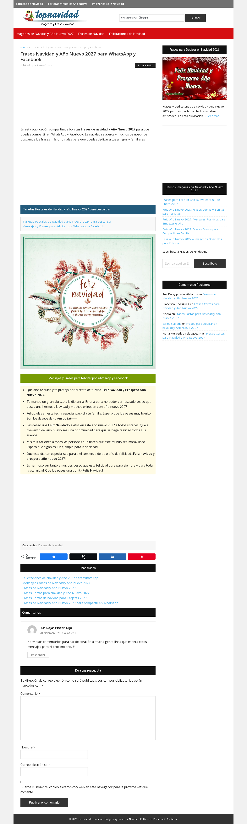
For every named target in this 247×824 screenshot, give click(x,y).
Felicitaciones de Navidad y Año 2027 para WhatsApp (60, 578)
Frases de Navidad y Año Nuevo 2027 (49, 588)
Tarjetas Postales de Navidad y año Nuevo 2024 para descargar (67, 221)
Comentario (30, 693)
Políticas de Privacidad (152, 819)
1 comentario (145, 65)
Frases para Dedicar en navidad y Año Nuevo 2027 (189, 326)
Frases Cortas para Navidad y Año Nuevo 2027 (55, 593)
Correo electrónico (35, 765)
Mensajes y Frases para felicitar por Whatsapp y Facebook (63, 226)
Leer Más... (214, 116)
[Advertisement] (88, 98)
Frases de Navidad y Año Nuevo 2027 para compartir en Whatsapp (70, 603)
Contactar (172, 819)
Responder (38, 655)
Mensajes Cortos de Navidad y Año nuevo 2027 (56, 583)
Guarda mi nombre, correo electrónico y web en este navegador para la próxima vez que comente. (84, 789)
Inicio (23, 47)
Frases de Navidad (50, 545)
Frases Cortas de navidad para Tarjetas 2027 (54, 598)
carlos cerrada (171, 323)
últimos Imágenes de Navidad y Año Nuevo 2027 (194, 188)
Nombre (27, 747)
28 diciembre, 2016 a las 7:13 (58, 633)
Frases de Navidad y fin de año (56, 18)
